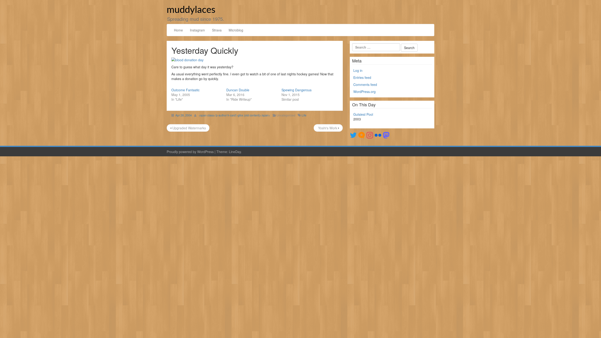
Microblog (236, 30)
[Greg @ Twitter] (353, 134)
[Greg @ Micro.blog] (361, 134)
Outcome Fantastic (185, 90)
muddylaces (191, 10)
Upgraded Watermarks (188, 128)
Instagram (197, 30)
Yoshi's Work (327, 128)
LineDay (235, 151)
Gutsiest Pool (363, 114)
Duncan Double (237, 90)
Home (178, 30)
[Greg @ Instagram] (369, 134)
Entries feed (362, 77)
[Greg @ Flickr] (378, 134)
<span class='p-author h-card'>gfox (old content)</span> (234, 115)
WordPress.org (364, 91)
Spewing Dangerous (296, 90)
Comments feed (365, 84)
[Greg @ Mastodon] (386, 134)
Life (304, 115)
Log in (357, 70)
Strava (217, 30)
